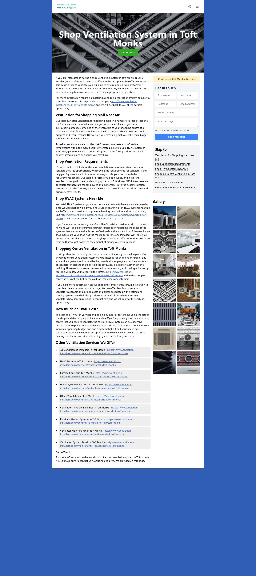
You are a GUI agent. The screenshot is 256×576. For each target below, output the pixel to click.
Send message (176, 137)
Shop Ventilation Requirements (172, 163)
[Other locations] (190, 7)
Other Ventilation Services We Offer (175, 187)
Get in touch (128, 52)
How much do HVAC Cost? (169, 182)
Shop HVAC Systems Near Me (171, 168)
